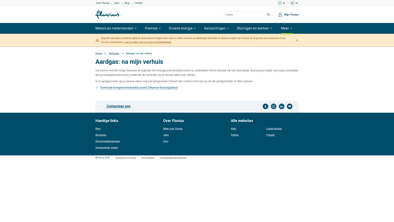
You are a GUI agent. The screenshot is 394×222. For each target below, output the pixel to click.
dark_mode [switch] (284, 3)
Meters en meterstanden (114, 28)
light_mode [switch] (280, 3)
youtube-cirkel (289, 106)
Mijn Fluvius (291, 14)
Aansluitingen (214, 28)
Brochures (100, 135)
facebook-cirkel (265, 106)
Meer (285, 28)
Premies (151, 28)
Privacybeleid (147, 157)
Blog (127, 3)
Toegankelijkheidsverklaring (172, 157)
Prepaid (270, 135)
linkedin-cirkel (281, 106)
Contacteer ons (119, 106)
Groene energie (181, 28)
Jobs (116, 3)
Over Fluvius (102, 3)
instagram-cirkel (273, 106)
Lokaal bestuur (274, 128)
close (297, 40)
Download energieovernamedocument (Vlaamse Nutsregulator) (139, 87)
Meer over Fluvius (173, 128)
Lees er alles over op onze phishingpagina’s (147, 42)
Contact (139, 3)
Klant (233, 128)
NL (292, 3)
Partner (235, 135)
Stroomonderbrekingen (107, 141)
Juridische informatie (125, 157)
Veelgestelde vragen (106, 147)
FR (297, 3)
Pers (165, 141)
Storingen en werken (253, 28)
